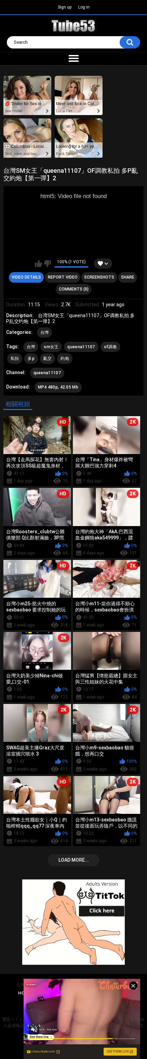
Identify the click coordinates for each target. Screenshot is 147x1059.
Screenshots (99, 277)
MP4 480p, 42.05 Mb (58, 387)
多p (31, 358)
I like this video (38, 263)
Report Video (63, 277)
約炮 (65, 358)
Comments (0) (74, 289)
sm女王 (51, 346)
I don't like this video (47, 263)
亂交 (47, 358)
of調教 (110, 346)
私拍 (15, 358)
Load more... (73, 860)
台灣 (44, 332)
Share (127, 277)
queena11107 (81, 346)
